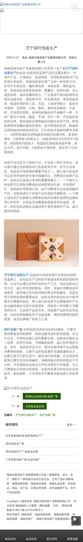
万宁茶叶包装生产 (26, 415)
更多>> (71, 424)
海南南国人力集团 (26, 505)
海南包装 (26, 514)
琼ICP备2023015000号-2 (29, 510)
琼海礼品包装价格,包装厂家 (41, 396)
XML (56, 505)
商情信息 (67, 505)
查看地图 (72, 538)
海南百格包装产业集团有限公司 (52, 501)
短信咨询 (31, 538)
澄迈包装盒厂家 (15, 443)
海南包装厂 (26, 518)
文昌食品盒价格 (34, 406)
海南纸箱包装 (43, 514)
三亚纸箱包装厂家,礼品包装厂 (23, 459)
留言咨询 (51, 538)
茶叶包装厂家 (48, 415)
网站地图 (44, 505)
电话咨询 (10, 538)
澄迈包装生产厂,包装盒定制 (22, 451)
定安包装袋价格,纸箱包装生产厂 (24, 435)
